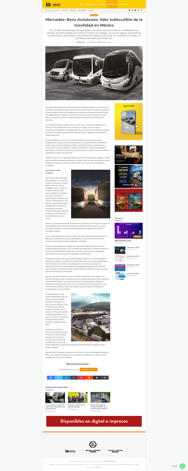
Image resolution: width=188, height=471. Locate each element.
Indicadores (123, 4)
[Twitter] (58, 378)
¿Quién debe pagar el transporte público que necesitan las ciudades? (99, 406)
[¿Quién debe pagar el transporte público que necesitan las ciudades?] (100, 397)
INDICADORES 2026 (123, 241)
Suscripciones (82, 10)
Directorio (73, 10)
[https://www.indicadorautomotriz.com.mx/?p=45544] (129, 139)
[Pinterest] (81, 378)
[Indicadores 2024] (120, 259)
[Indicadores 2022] (120, 276)
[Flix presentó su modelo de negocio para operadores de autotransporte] (55, 397)
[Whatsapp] (182, 466)
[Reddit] (89, 378)
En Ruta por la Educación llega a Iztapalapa (76, 406)
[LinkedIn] (66, 378)
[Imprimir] (105, 378)
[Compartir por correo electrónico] (97, 378)
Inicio (81, 4)
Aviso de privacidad (110, 461)
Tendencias (90, 4)
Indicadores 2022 (133, 273)
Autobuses (112, 4)
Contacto (91, 10)
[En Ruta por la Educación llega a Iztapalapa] (78, 397)
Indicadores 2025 (133, 247)
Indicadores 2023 (133, 265)
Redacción (82, 42)
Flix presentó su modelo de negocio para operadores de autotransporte (55, 406)
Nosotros (65, 10)
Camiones (101, 4)
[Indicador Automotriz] (53, 4)
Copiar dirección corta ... (88, 369)
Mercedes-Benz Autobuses (78, 364)
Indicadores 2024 (133, 256)
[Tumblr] (73, 378)
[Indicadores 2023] (120, 267)
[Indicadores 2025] (120, 250)
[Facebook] (51, 378)
